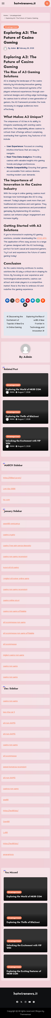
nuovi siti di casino (11, 567)
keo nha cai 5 (9, 712)
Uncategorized (11, 27)
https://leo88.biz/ (11, 810)
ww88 (6, 800)
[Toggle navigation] (3, 3)
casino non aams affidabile (14, 611)
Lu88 (5, 832)
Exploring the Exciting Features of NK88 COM (24, 972)
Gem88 (6, 821)
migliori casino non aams (13, 655)
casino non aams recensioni (15, 556)
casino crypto (9, 534)
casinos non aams (11, 788)
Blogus (39, 1011)
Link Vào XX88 (9, 488)
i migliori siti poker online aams (16, 578)
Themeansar (25, 1014)
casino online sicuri (11, 600)
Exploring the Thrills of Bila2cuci (22, 416)
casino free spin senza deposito (17, 545)
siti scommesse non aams (14, 622)
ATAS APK (41, 238)
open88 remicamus (11, 523)
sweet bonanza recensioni (14, 767)
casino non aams (10, 666)
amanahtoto (8, 854)
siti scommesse (10, 644)
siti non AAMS (9, 723)
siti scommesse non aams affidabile (18, 633)
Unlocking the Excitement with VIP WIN (23, 442)
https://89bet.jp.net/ (12, 478)
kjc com (6, 499)
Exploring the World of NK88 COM (23, 389)
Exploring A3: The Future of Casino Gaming (20, 37)
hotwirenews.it (25, 3)
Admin (13, 48)
